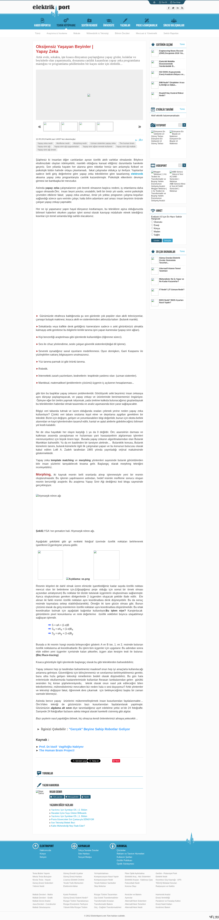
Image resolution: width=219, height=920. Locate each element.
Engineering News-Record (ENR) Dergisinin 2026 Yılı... (171, 52)
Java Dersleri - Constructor (44, 904)
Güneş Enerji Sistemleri (43, 883)
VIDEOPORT (161, 166)
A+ (141, 140)
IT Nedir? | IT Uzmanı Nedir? (171, 289)
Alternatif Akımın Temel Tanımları (170, 269)
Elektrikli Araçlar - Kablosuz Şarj (139, 880)
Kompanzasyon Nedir (103, 880)
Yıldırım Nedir (38, 886)
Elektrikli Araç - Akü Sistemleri (138, 877)
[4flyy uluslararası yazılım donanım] (214, 917)
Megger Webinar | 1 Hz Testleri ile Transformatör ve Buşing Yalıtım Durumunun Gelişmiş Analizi (159, 195)
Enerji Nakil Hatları (164, 904)
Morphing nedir (80, 143)
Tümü (37, 33)
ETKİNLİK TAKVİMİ (164, 110)
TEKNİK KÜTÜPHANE (66, 25)
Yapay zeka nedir (45, 143)
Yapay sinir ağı (44, 146)
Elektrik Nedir (161, 877)
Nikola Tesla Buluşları (42, 877)
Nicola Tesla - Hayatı (42, 880)
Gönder (157, 240)
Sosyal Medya (85, 857)
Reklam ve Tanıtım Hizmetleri (130, 854)
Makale (76, 33)
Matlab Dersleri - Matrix (43, 895)
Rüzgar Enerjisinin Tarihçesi (75, 904)
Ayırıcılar (128, 898)
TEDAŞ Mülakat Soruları (166, 883)
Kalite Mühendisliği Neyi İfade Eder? (68, 826)
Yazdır (86, 797)
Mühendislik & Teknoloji (98, 33)
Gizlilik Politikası (124, 860)
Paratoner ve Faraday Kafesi (168, 901)
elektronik (137, 173)
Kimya (157, 228)
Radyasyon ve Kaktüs (165, 886)
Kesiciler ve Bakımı (133, 895)
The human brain (126, 143)
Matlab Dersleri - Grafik (43, 898)
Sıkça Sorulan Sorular (88, 850)
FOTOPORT (161, 125)
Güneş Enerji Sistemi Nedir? (75, 898)
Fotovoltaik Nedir (132, 883)
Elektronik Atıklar (70, 886)
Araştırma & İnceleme (57, 33)
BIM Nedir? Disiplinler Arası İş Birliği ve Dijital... (171, 83)
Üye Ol (164, 2)
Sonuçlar (167, 240)
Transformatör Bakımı (103, 904)
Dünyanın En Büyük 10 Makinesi (175, 141)
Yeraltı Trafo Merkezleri (73, 883)
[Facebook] (169, 9)
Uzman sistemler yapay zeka (103, 143)
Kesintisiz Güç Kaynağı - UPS (168, 880)
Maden (157, 231)
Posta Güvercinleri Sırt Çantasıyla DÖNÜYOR (72, 819)
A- (136, 140)
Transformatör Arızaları (104, 901)
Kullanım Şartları (124, 857)
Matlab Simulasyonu (41, 907)
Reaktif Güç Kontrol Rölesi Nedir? (171, 94)
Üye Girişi (176, 2)
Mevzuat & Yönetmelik (146, 33)
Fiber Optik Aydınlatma (134, 873)
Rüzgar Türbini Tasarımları (105, 895)
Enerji (156, 225)
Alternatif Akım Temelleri (135, 904)
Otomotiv (158, 222)
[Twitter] (173, 9)
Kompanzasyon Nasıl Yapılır (106, 877)
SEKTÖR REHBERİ (89, 25)
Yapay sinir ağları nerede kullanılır (97, 146)
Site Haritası (84, 854)
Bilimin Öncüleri (122, 33)
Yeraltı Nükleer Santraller (105, 883)
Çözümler (121, 850)
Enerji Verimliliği (163, 898)
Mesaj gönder (73, 797)
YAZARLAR (125, 25)
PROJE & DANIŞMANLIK (146, 25)
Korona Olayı (130, 886)
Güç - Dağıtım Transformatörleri (107, 907)
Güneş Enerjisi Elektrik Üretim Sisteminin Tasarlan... (169, 260)
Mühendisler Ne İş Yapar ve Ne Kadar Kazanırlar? (171, 280)
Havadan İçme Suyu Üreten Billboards (69, 813)
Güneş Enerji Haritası (72, 877)
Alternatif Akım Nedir (134, 907)
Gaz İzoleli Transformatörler (106, 898)
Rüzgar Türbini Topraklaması (75, 901)
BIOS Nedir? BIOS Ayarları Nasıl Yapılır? (171, 301)
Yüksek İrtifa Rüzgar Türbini (75, 907)
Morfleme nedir (63, 143)
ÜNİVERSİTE (108, 25)
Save (117, 761)
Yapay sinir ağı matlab (125, 146)
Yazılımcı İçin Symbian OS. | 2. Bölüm (69, 810)
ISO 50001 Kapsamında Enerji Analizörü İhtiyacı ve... (172, 73)
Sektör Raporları (171, 33)
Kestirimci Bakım (163, 907)
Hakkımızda (45, 850)
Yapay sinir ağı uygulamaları (66, 146)
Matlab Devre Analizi (42, 901)
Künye (43, 854)
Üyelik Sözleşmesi (125, 864)
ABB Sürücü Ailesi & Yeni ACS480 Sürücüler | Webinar (177, 187)
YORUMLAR (47, 773)
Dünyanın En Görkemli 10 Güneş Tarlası (157, 141)
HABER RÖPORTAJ (42, 25)
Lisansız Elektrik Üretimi (73, 880)
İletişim (43, 857)
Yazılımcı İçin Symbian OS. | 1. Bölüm (69, 816)
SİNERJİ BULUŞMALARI (173, 25)
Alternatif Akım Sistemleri (135, 901)
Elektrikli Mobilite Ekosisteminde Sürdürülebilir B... (167, 63)
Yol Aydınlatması (101, 873)
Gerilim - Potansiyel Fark (166, 873)
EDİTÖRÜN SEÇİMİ (164, 45)
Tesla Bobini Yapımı (41, 873)
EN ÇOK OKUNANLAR (165, 252)
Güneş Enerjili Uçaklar (73, 873)
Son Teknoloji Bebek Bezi (63, 822)
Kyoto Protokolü (70, 895)
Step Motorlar (100, 886)
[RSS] (182, 9)
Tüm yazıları (58, 797)
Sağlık (157, 235)
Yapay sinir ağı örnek (47, 150)
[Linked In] (178, 9)
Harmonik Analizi (163, 895)
